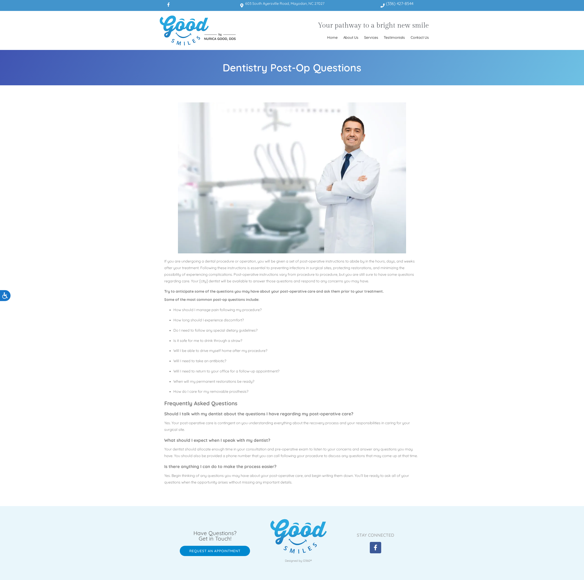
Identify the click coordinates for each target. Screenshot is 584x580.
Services (371, 37)
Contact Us (420, 37)
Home (332, 37)
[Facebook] (168, 4)
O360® (307, 560)
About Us (350, 37)
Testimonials (394, 37)
